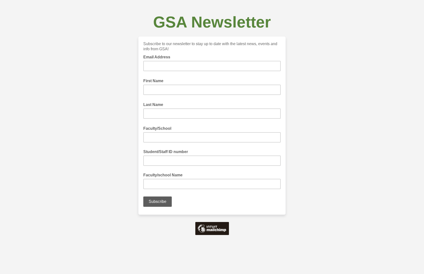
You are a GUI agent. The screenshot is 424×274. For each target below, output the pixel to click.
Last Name (154, 104)
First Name (154, 80)
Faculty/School (158, 128)
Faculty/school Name (163, 175)
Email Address (158, 56)
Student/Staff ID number (165, 152)
